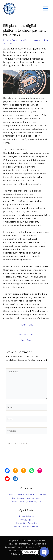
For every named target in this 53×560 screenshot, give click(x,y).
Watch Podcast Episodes (26, 526)
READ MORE (26, 324)
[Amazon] (15, 470)
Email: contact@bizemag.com (26, 501)
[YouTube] (7, 478)
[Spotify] (31, 470)
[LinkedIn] (15, 478)
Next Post (26, 340)
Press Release (26, 516)
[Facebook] (7, 470)
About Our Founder (26, 523)
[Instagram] (39, 470)
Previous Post (26, 335)
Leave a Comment (13, 40)
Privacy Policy (26, 519)
